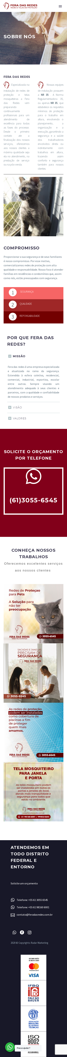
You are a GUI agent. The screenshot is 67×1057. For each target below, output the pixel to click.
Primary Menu (60, 6)
